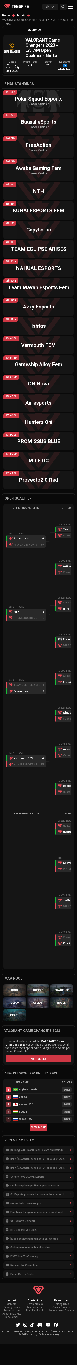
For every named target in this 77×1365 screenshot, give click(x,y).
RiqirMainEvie (28, 1089)
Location (64, 61)
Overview (34, 30)
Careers (11, 1304)
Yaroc (23, 1096)
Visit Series (38, 1058)
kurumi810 (26, 1104)
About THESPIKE (11, 1313)
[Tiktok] (32, 1325)
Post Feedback (34, 1310)
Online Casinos (61, 1307)
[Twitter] (18, 1325)
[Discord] (40, 1325)
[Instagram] (25, 1325)
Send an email (34, 1307)
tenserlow (25, 1119)
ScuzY (23, 1111)
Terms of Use (12, 1310)
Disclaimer (11, 1317)
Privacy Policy (12, 1307)
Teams (47, 61)
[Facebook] (56, 1325)
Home (6, 15)
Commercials (35, 1304)
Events (21, 15)
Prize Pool (30, 61)
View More (38, 1127)
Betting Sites (61, 1304)
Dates (12, 61)
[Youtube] (48, 1325)
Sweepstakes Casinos (61, 1310)
